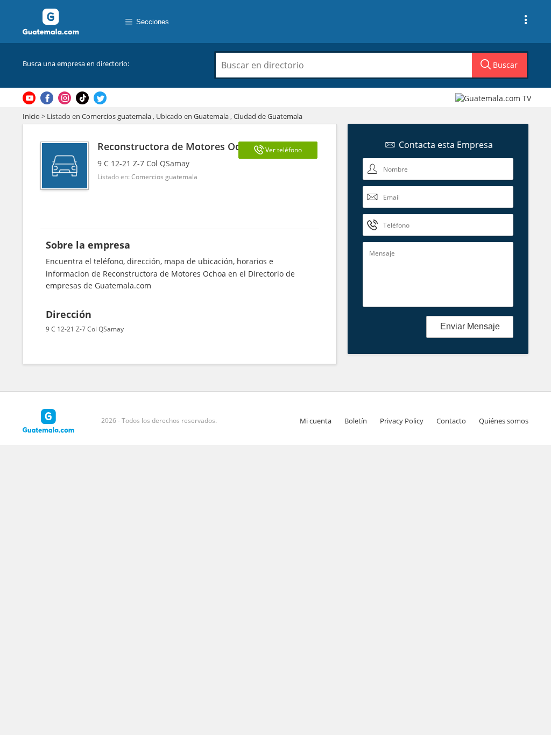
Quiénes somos (503, 421)
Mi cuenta (315, 421)
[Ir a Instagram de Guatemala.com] (64, 97)
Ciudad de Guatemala (268, 116)
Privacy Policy (401, 421)
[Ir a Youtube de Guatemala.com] (29, 97)
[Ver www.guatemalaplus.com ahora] (494, 97)
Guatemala (211, 116)
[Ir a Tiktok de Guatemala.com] (82, 97)
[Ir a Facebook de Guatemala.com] (46, 97)
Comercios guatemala (116, 116)
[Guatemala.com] (63, 21)
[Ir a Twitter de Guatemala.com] (100, 97)
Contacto (451, 421)
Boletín (355, 421)
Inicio (31, 116)
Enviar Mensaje (470, 326)
